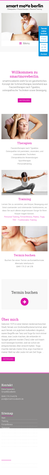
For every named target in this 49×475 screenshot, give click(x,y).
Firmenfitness (26, 217)
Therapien (24, 143)
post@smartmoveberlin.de (12, 399)
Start (3, 418)
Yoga (42, 217)
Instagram (5, 465)
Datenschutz (6, 445)
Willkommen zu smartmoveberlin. (24, 74)
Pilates (36, 217)
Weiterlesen (24, 100)
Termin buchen (24, 255)
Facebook (5, 462)
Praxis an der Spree (43, 47)
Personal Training (11, 217)
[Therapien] (24, 127)
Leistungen (5, 431)
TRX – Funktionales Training (24, 220)
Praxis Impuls (44, 38)
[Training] (24, 183)
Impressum (6, 441)
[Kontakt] (24, 302)
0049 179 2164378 (9, 396)
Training (24, 199)
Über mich (10, 319)
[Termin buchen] (24, 239)
